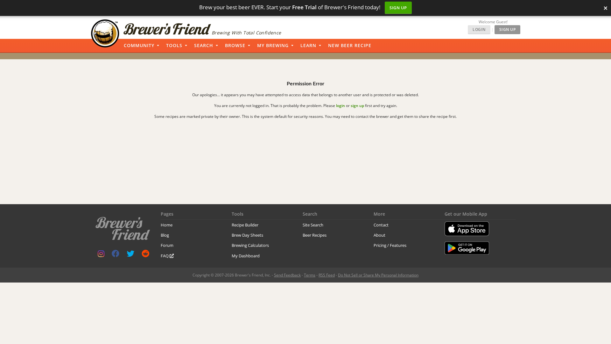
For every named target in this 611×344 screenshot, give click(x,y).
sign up (357, 105)
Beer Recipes (315, 235)
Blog (165, 235)
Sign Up (398, 8)
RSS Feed (327, 275)
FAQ (165, 256)
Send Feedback (287, 275)
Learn (308, 45)
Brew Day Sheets (247, 235)
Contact (381, 225)
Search (203, 45)
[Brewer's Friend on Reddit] (145, 255)
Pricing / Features (390, 245)
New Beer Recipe (349, 45)
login (340, 105)
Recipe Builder (245, 225)
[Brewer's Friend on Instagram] (101, 255)
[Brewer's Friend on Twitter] (130, 255)
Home (166, 225)
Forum (167, 245)
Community (139, 45)
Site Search (313, 225)
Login (479, 29)
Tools (174, 45)
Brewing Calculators (250, 245)
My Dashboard (246, 256)
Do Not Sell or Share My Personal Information (378, 275)
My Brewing (273, 45)
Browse (235, 45)
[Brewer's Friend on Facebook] (115, 255)
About (379, 235)
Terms (309, 275)
